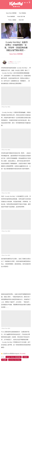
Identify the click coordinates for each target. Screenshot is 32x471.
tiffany (11, 61)
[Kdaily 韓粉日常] (16, 5)
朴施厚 (4, 360)
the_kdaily (22, 353)
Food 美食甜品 (22, 13)
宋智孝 (26, 357)
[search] (29, 1)
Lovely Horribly (14, 360)
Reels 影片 (21, 19)
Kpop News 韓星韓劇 (11, 13)
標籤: (3, 357)
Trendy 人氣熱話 (12, 19)
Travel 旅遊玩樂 (11, 16)
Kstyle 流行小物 (21, 16)
